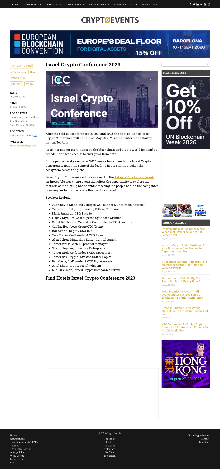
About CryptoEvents (198, 435)
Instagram (209, 4)
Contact (205, 438)
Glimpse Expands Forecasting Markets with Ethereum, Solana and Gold (185, 311)
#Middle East (18, 77)
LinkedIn (197, 4)
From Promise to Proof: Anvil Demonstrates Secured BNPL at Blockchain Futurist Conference (182, 294)
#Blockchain (18, 72)
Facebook (190, 4)
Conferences (31, 4)
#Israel (33, 72)
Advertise (204, 442)
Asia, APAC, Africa (21, 448)
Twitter (194, 4)
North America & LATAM (24, 442)
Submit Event (150, 4)
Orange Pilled (54, 4)
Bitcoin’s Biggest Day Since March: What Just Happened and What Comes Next (184, 232)
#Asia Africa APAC (21, 66)
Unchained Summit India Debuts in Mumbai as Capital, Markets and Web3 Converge (184, 264)
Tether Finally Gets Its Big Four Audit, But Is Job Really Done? (182, 279)
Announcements (99, 4)
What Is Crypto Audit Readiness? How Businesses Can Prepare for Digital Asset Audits (183, 248)
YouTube (205, 4)
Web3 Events (76, 4)
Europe (15, 445)
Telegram (201, 4)
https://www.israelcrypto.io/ (23, 145)
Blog (134, 4)
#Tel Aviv (16, 83)
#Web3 (29, 83)
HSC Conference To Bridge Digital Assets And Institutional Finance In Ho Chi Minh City (185, 327)
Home (15, 4)
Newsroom (120, 4)
